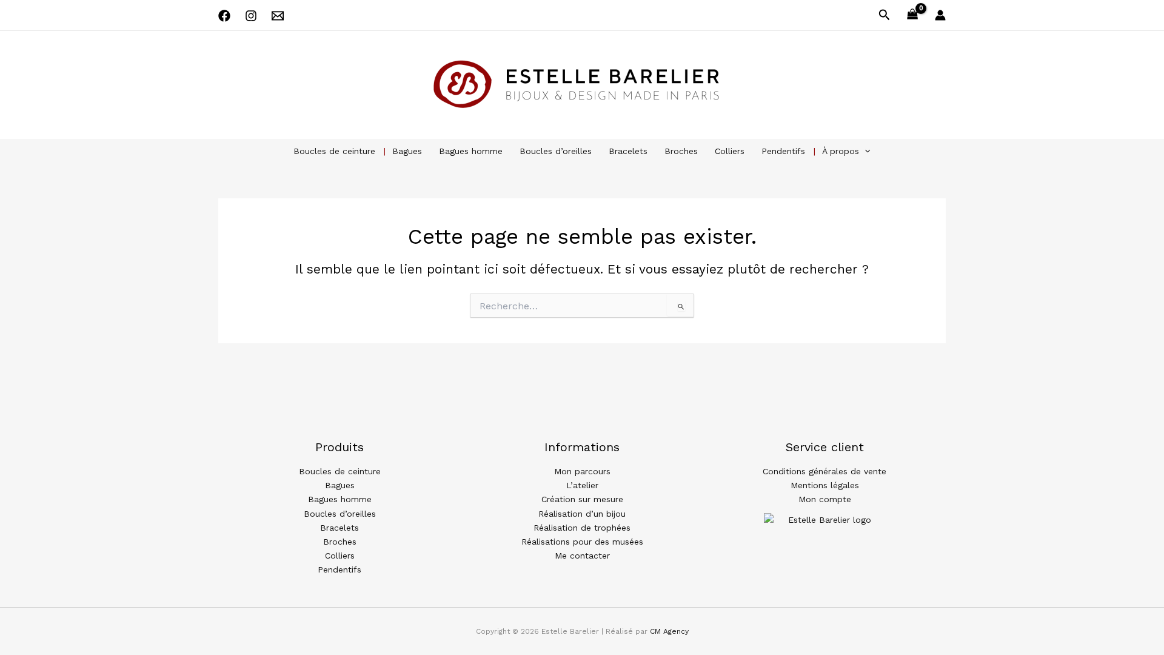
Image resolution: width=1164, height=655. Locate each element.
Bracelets (628, 151)
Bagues (407, 151)
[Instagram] (251, 16)
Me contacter (582, 555)
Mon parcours (582, 471)
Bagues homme (471, 151)
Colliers (729, 151)
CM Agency (669, 631)
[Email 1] (278, 16)
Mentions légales (825, 485)
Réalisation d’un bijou (582, 514)
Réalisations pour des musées (582, 541)
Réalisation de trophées (582, 527)
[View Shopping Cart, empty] (913, 15)
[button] (884, 15)
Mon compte (824, 499)
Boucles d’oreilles (556, 151)
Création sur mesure (582, 499)
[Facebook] (224, 16)
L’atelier (582, 485)
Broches (681, 151)
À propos (840, 151)
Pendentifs (783, 151)
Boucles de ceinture (334, 151)
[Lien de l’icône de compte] (940, 15)
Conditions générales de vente (824, 471)
